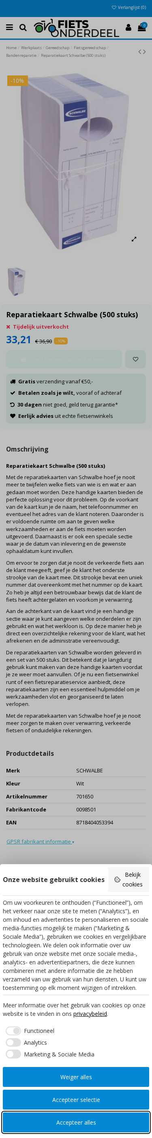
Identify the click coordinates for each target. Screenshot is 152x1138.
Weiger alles (76, 1077)
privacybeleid (90, 1014)
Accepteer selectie (76, 1100)
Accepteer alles (76, 1122)
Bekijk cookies (132, 879)
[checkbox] (28, 1030)
